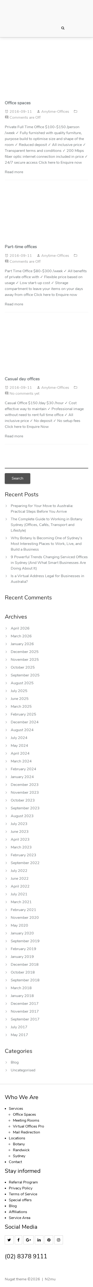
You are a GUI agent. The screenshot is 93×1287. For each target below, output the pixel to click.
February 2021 (23, 909)
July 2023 (19, 823)
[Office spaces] (46, 71)
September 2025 (25, 675)
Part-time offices (21, 246)
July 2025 (19, 690)
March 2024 (21, 761)
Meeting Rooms (26, 1120)
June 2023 (20, 831)
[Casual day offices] (46, 347)
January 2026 (22, 644)
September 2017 (25, 1019)
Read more (14, 172)
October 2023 (23, 800)
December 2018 (25, 964)
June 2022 (20, 878)
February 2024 (23, 769)
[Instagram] (59, 1240)
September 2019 (25, 941)
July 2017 (19, 1027)
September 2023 (25, 808)
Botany (19, 1144)
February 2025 (23, 714)
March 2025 (21, 706)
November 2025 (25, 659)
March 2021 (21, 902)
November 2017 (25, 1011)
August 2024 (22, 730)
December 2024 (25, 722)
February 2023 (23, 855)
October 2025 (23, 667)
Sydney (19, 1156)
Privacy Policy (20, 1188)
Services (16, 1108)
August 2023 (22, 816)
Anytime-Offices (55, 111)
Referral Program (23, 1182)
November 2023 (25, 792)
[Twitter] (10, 1240)
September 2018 (25, 980)
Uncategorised (23, 1070)
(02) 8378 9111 (26, 1257)
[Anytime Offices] (40, 10)
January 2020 (22, 933)
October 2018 (23, 972)
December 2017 (25, 1003)
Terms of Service (23, 1194)
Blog (15, 1062)
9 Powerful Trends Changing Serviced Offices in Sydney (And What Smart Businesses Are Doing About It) (49, 562)
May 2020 (19, 925)
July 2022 (19, 870)
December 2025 (25, 651)
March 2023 (21, 847)
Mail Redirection (26, 1132)
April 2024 (20, 753)
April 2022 (20, 886)
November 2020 (25, 917)
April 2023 (20, 839)
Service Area (19, 1217)
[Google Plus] (29, 1240)
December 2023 (25, 784)
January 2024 (22, 776)
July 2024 (19, 737)
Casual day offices (22, 379)
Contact (15, 1162)
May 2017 (19, 1035)
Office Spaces (24, 1114)
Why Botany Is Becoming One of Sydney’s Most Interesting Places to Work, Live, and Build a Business (46, 543)
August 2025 (22, 683)
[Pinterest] (49, 1240)
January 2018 (22, 995)
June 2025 (20, 698)
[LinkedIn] (40, 1240)
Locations (17, 1138)
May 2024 (19, 745)
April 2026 (20, 628)
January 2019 (22, 956)
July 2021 (19, 894)
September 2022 (25, 863)
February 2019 (23, 949)
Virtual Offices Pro (28, 1126)
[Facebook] (19, 1240)
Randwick (21, 1150)
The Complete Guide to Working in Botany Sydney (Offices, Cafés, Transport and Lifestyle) (46, 525)
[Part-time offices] (46, 215)
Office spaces (18, 103)
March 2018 (21, 988)
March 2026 (21, 636)
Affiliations (18, 1211)
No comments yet (24, 393)
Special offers (20, 1200)
